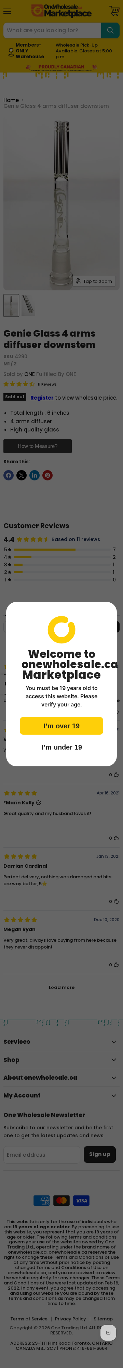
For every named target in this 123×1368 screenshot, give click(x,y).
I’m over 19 (61, 726)
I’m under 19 (61, 747)
